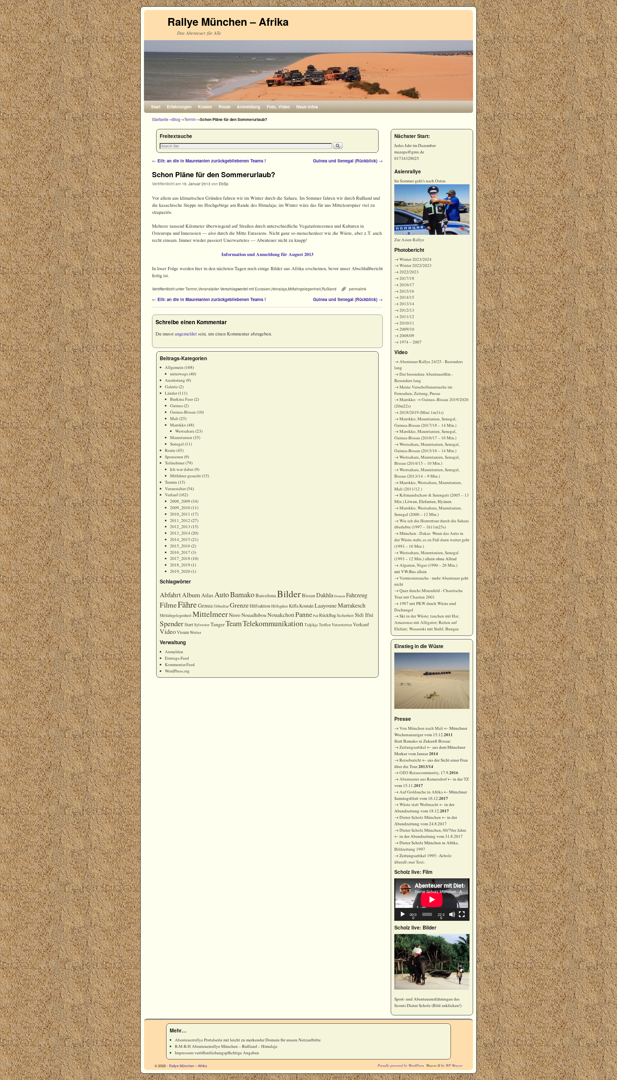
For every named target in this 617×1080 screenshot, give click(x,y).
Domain (339, 596)
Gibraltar (221, 606)
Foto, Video (278, 107)
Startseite (160, 119)
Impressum (184, 1053)
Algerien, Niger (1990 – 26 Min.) (428, 565)
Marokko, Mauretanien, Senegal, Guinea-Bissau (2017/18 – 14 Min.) (425, 422)
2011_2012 (180, 520)
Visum (183, 632)
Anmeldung (248, 107)
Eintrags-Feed (177, 658)
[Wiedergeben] (402, 914)
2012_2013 (180, 526)
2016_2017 (180, 552)
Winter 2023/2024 (415, 259)
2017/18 (406, 278)
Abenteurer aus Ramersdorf (423, 779)
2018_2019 (180, 565)
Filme (168, 604)
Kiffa (293, 606)
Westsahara (184, 431)
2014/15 (406, 297)
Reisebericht (410, 760)
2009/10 (406, 329)
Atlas (207, 595)
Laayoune (326, 605)
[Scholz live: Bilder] (431, 962)
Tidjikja (311, 624)
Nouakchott (280, 614)
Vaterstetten (342, 624)
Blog (176, 119)
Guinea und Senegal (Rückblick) (348, 161)
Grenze (239, 605)
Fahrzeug (356, 595)
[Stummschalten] (452, 914)
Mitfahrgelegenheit (304, 288)
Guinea (176, 405)
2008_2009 (180, 501)
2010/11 (406, 323)
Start (155, 107)
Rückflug (327, 615)
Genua (205, 605)
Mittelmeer (210, 614)
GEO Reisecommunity (419, 772)
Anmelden (174, 651)
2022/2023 (409, 272)
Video (168, 631)
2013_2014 (180, 533)
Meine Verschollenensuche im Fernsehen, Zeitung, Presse (423, 390)
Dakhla (324, 595)
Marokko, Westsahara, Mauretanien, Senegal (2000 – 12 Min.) (428, 511)
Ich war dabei (181, 469)
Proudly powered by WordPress (401, 1065)
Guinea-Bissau (183, 412)
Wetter (195, 632)
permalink (357, 288)
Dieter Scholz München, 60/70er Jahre (432, 830)
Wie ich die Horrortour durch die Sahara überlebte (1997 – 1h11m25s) (431, 524)
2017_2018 (180, 558)
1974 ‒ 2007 (410, 342)
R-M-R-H (183, 1046)
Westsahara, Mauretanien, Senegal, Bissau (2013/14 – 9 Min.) (427, 473)
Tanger (217, 624)
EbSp (223, 183)
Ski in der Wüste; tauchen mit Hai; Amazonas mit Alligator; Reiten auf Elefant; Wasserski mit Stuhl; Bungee (427, 622)
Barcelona (265, 595)
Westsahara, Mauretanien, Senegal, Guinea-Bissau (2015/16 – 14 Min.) (427, 447)
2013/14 (406, 304)
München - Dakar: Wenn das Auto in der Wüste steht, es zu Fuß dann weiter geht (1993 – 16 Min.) (431, 539)
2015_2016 (180, 546)
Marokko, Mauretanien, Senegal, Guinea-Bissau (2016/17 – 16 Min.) (425, 434)
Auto (221, 594)
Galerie (171, 386)
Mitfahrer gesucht (185, 476)
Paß (315, 615)
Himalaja (279, 288)
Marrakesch (351, 605)
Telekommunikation (273, 623)
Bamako (242, 594)
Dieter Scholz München (420, 817)
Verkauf (361, 624)
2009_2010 (180, 507)
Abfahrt (170, 594)
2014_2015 (180, 539)
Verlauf (171, 495)
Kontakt (306, 606)
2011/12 (406, 316)
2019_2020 (180, 571)
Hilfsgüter (279, 606)
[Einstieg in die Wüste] (431, 681)
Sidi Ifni (364, 614)
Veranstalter (208, 288)
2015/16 (406, 291)
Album (191, 594)
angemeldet (186, 334)
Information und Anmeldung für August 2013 (267, 254)
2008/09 (406, 335)
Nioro (234, 614)
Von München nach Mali (421, 728)
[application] (431, 899)
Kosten (205, 107)
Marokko (178, 425)
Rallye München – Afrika (228, 21)
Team (234, 623)
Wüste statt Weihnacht (418, 804)
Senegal (177, 444)
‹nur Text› (416, 862)
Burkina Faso (181, 399)
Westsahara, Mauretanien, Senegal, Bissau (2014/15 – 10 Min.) (427, 460)
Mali (174, 418)
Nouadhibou (253, 614)
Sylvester (202, 624)
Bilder (289, 593)
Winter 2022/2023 (415, 265)
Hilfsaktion (260, 606)
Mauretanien (181, 437)
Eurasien (263, 288)
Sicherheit (345, 615)
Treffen (325, 624)
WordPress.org (177, 671)
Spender (171, 623)
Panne (303, 614)
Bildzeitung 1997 (409, 849)
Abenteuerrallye (189, 1040)
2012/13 (406, 310)
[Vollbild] (462, 914)
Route (224, 107)
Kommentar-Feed (180, 664)
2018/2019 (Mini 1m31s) (421, 412)
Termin (190, 119)
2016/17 (406, 285)
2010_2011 (180, 514)
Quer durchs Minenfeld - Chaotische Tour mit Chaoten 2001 (428, 594)
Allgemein (174, 367)
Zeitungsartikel (412, 747)
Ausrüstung (175, 380)
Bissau (308, 595)
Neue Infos (307, 107)
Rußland (329, 288)
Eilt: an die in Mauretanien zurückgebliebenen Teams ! (209, 161)
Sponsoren (174, 457)
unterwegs (179, 374)
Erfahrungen (179, 107)
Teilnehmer (174, 463)
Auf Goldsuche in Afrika (421, 792)
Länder (171, 393)
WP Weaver (454, 1065)
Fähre (187, 604)
